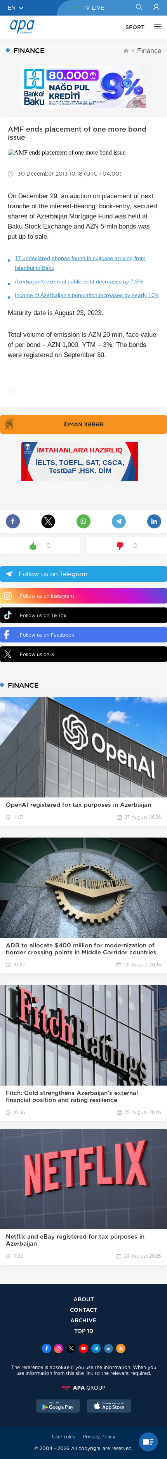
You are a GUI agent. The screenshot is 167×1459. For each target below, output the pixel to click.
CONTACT (83, 1309)
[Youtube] (83, 1349)
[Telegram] (96, 1349)
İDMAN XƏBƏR (83, 424)
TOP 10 (83, 1330)
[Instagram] (58, 1349)
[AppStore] (109, 1406)
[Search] (139, 7)
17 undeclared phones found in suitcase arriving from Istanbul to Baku (80, 263)
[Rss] (120, 1349)
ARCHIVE (83, 1320)
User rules (63, 1437)
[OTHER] (155, 27)
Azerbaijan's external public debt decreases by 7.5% (79, 281)
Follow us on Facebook (47, 635)
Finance (149, 51)
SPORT (134, 27)
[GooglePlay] (58, 1406)
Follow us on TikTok (43, 615)
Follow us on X (37, 654)
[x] (71, 1349)
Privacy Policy (99, 1437)
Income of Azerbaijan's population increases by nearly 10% (87, 295)
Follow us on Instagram (47, 596)
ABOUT (83, 1299)
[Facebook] (46, 1349)
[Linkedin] (108, 1349)
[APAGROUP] (83, 1388)
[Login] (156, 8)
